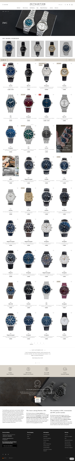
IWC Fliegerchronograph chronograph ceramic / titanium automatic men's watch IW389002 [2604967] (46, 275)
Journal (51, 7)
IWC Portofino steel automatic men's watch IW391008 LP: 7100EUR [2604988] (46, 181)
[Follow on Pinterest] (8, 454)
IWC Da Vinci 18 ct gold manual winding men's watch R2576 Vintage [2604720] (28, 212)
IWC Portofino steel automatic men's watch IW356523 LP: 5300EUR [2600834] (46, 119)
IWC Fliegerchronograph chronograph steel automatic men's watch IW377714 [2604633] (10, 337)
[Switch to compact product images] (5, 60)
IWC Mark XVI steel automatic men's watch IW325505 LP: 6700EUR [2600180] (64, 119)
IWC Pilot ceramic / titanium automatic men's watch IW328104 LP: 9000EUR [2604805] (46, 306)
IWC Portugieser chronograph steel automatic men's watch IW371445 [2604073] (64, 275)
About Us (56, 7)
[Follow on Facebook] (2, 454)
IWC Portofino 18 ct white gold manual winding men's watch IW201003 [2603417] (64, 337)
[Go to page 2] (43, 343)
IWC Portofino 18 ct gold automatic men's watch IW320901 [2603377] (64, 88)
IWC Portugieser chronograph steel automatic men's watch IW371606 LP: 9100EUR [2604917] (10, 150)
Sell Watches (32, 7)
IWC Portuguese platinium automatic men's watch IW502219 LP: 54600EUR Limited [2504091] (46, 88)
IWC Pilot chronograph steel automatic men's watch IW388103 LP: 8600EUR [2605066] (28, 150)
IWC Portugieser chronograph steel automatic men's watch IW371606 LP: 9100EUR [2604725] (46, 337)
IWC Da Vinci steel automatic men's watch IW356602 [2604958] (46, 150)
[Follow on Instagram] (5, 454)
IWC (8, 11)
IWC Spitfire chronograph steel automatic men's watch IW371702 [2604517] (11, 181)
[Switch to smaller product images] (3, 60)
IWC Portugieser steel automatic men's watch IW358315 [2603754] (28, 119)
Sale (37, 7)
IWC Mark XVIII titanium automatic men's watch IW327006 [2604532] (11, 306)
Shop (6, 11)
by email (35, 422)
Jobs (28, 436)
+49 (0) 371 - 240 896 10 (7, 435)
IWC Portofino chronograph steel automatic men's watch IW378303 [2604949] (46, 212)
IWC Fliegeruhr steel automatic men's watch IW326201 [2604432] (11, 275)
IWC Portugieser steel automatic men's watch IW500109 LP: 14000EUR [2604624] (64, 243)
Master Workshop (43, 7)
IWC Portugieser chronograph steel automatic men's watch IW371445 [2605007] (46, 243)
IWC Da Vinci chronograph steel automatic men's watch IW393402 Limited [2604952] (64, 181)
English (60, 4)
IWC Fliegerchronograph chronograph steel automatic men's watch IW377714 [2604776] (10, 243)
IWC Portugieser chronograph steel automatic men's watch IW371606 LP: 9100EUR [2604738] (28, 275)
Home (3, 11)
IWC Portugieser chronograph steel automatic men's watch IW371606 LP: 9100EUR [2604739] (28, 337)
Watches (18, 7)
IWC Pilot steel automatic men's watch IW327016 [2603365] (11, 119)
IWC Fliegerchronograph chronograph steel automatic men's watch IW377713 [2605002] (28, 243)
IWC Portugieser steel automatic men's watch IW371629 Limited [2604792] (64, 306)
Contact (28, 438)
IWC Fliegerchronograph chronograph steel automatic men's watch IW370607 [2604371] (28, 181)
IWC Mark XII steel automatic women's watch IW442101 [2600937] (29, 88)
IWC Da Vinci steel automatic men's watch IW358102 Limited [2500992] (10, 88)
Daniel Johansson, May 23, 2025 (37, 357)
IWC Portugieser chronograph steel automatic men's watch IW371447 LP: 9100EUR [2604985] (64, 212)
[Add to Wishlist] (17, 63)
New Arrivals (25, 7)
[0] (65, 4)
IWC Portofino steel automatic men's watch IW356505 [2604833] (10, 212)
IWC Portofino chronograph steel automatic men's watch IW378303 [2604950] (28, 306)
